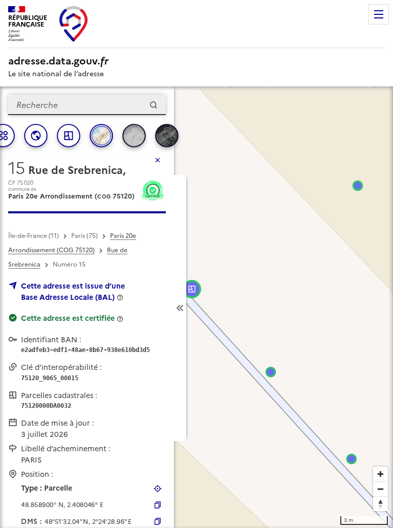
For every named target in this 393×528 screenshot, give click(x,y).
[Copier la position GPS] (157, 505)
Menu (378, 14)
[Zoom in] (380, 474)
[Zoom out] (380, 488)
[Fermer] (157, 160)
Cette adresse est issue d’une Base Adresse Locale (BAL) (73, 291)
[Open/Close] (180, 308)
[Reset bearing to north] (380, 503)
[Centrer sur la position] (157, 488)
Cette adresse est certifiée (68, 318)
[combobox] (87, 105)
